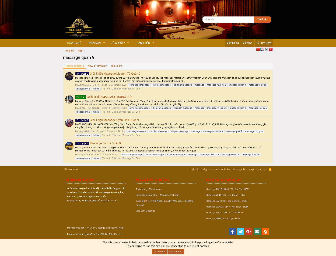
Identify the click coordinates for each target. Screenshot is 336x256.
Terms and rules (222, 169)
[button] (104, 43)
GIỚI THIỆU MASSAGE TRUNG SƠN (104, 97)
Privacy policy (240, 169)
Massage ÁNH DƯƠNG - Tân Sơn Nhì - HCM (227, 189)
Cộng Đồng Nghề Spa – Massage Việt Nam (157, 195)
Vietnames (72, 169)
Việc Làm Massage (145, 210)
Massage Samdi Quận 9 (101, 143)
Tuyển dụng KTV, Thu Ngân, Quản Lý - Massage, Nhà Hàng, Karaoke (165, 203)
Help (251, 169)
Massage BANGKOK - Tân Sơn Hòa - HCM (226, 201)
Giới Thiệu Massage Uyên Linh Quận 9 (110, 120)
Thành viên (142, 42)
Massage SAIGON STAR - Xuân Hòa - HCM (227, 206)
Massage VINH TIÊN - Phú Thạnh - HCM (225, 195)
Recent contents (74, 65)
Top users (116, 65)
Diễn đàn (95, 42)
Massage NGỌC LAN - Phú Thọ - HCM (224, 212)
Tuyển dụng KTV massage (149, 189)
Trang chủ (74, 42)
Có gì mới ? (118, 42)
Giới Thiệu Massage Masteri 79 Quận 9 (111, 73)
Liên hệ (194, 169)
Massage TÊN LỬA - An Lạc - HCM (223, 218)
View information (97, 65)
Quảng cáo (206, 169)
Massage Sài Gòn (131, 88)
